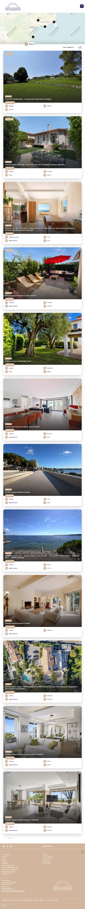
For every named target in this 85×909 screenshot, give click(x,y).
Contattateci (46, 863)
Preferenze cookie (52, 900)
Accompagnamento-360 (10, 867)
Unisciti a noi (46, 861)
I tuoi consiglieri (47, 857)
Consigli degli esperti (8, 872)
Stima (3, 859)
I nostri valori (46, 859)
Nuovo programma (8, 865)
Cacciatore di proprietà (9, 870)
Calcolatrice (6, 874)
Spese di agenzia (39, 900)
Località (4, 861)
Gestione (5, 863)
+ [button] (2, 35)
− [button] (2, 38)
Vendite (4, 857)
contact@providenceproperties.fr (13, 891)
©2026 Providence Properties (11, 900)
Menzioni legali (27, 900)
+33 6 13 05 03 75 (7, 889)
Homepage (5, 855)
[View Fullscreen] (2, 42)
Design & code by (4, 905)
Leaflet (83, 42)
